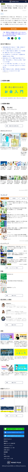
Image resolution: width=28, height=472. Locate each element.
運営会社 (6, 441)
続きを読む (14, 29)
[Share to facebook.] (9, 38)
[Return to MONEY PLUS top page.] (14, 1)
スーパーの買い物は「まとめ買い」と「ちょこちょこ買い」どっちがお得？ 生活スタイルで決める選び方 (14, 65)
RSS (5, 454)
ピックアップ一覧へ (14, 267)
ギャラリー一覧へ (14, 415)
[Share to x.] (12, 38)
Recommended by (21, 190)
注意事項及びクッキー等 (9, 447)
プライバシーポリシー (8, 445)
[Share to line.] (16, 38)
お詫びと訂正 (7, 456)
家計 (2, 13)
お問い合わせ (7, 450)
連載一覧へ (14, 382)
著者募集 (6, 452)
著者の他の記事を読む (14, 125)
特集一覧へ (14, 295)
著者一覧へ (14, 324)
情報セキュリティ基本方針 (9, 443)
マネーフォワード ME (8, 458)
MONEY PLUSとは (7, 439)
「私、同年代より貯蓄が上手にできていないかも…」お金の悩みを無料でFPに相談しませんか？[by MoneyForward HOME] (15, 33)
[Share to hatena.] (19, 38)
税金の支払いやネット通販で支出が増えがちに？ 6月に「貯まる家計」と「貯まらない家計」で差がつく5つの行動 (14, 59)
